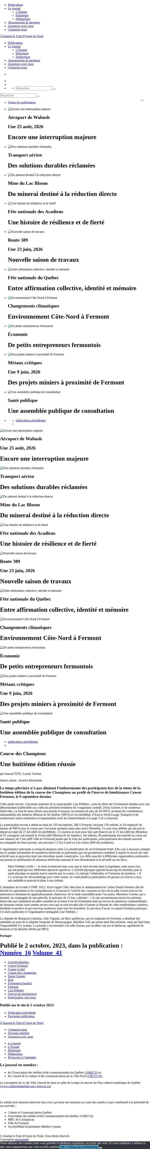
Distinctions (23, 19)
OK (63, 1146)
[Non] (100, 1147)
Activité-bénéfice (18, 962)
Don (10, 979)
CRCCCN (94, 1076)
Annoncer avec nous (20, 1036)
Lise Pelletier (16, 990)
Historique (22, 15)
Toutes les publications (22, 102)
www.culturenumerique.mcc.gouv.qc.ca (25, 1086)
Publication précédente (22, 1012)
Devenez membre (18, 1033)
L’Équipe (21, 12)
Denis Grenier (16, 976)
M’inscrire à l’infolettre (22, 1057)
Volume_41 (47, 952)
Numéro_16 (15, 952)
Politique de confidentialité (82, 1146)
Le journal (14, 8)
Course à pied (16, 969)
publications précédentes (31, 420)
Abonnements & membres (24, 22)
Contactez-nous (17, 29)
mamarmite (22, 1139)
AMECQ (91, 1072)
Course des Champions (22, 972)
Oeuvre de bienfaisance (22, 994)
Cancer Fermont (18, 965)
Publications (15, 4)
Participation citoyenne (22, 997)
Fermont (13, 987)
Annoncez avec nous (21, 26)
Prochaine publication (21, 1016)
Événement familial (20, 983)
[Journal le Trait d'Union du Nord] (21, 36)
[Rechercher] (54, 89)
